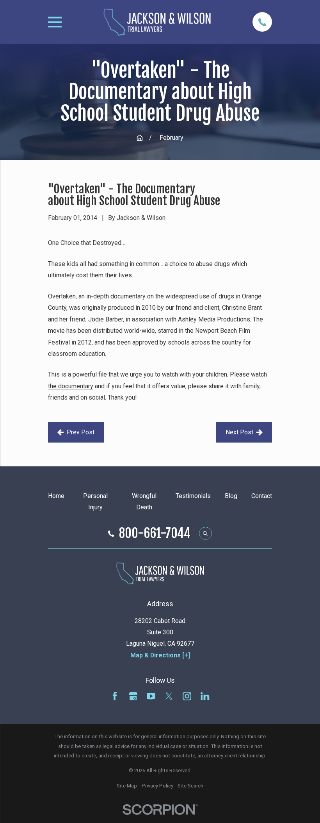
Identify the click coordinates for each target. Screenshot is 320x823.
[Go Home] (140, 138)
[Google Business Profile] (133, 696)
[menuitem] (127, 786)
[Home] (157, 22)
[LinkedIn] (205, 696)
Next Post (239, 432)
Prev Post (80, 432)
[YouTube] (151, 696)
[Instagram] (187, 696)
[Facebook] (114, 696)
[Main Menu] (55, 22)
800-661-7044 (154, 533)
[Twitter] (169, 696)
